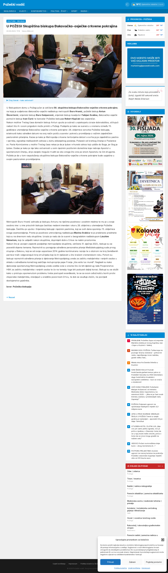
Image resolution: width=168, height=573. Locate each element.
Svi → (160, 466)
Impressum (146, 568)
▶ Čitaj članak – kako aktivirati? (19, 100)
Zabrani (132, 562)
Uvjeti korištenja (134, 568)
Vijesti (23, 11)
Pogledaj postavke (154, 562)
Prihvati (110, 562)
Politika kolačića (120, 568)
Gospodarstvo (39, 11)
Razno (84, 11)
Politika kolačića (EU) (89, 564)
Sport (74, 11)
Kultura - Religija (16, 21)
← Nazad (10, 297)
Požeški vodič (14, 4)
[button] (162, 539)
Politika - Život (59, 11)
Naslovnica (10, 11)
